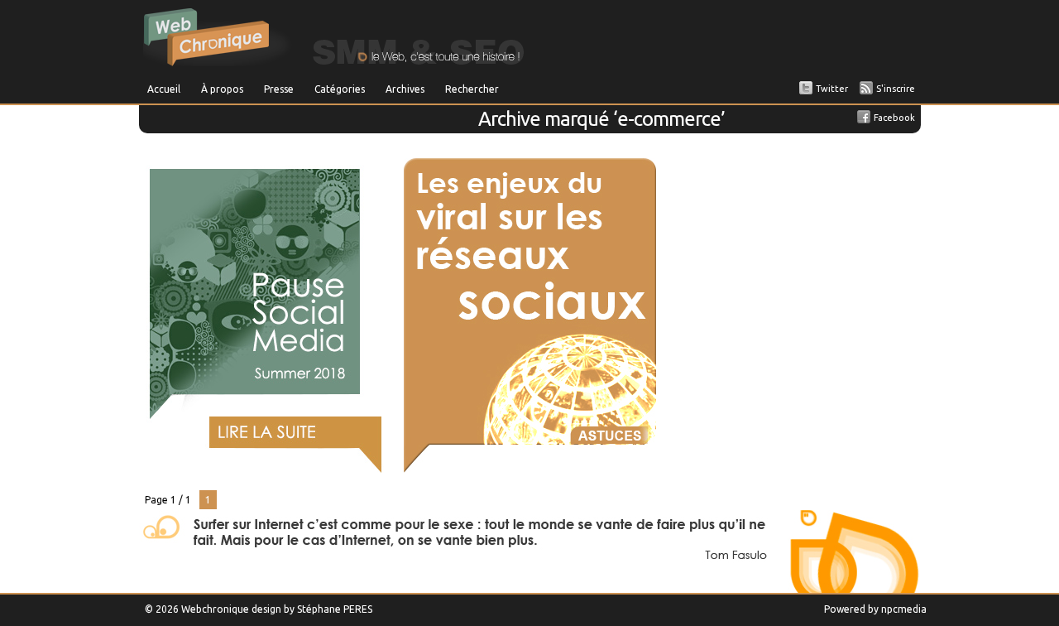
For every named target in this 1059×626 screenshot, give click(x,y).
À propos (222, 89)
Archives (405, 89)
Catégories (339, 89)
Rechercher (472, 89)
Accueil (163, 89)
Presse (279, 89)
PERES (357, 609)
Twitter (832, 89)
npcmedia (904, 609)
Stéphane (319, 609)
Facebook (894, 118)
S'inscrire (895, 89)
